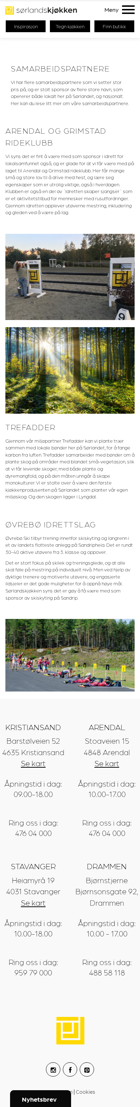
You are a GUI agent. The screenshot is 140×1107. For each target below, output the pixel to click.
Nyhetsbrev (39, 1099)
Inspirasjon (26, 26)
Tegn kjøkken (70, 26)
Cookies (85, 1091)
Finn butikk (114, 26)
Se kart (33, 763)
